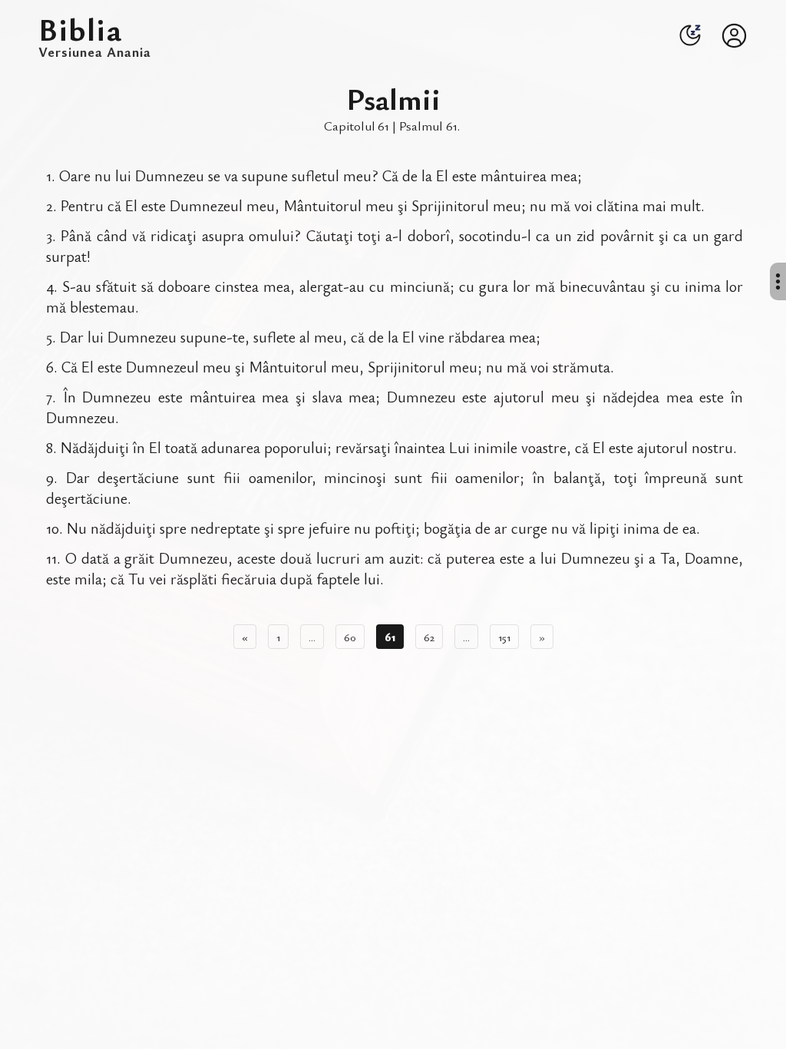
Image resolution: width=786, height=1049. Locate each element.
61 (390, 636)
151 (504, 636)
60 (350, 636)
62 (429, 636)
